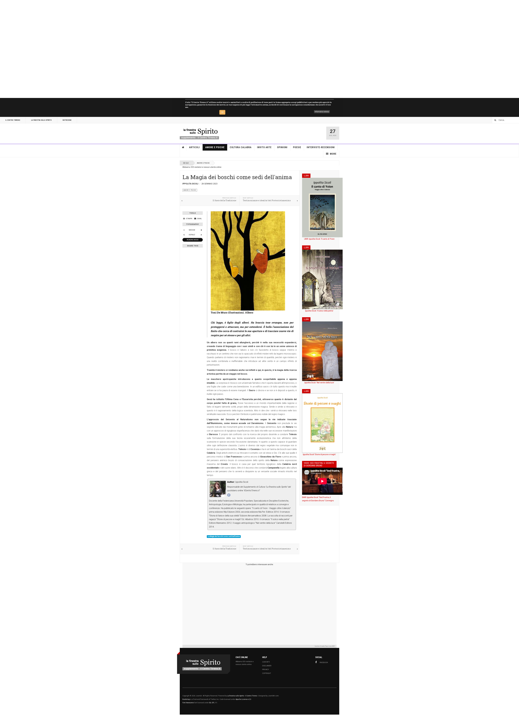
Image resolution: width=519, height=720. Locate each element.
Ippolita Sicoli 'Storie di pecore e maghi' (319, 454)
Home (183, 147)
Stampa (189, 219)
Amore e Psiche (214, 147)
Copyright (266, 673)
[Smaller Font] (183, 230)
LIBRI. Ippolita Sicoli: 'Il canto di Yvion (319, 239)
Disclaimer (266, 666)
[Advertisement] (81, 49)
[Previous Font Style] (183, 234)
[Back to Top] (2, 717)
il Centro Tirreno (12, 120)
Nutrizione (67, 120)
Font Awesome (188, 703)
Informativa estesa (322, 112)
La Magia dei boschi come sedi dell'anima (224, 536)
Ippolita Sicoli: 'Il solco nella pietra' (319, 311)
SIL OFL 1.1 (213, 703)
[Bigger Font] (201, 230)
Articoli (194, 147)
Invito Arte (264, 147)
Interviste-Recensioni (321, 147)
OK (222, 112)
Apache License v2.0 (243, 699)
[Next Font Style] (201, 234)
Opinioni (282, 147)
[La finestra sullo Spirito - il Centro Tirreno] (199, 133)
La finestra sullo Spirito (41, 120)
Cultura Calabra (241, 147)
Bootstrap (186, 699)
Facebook (324, 662)
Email (199, 219)
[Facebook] (228, 495)
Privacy (265, 669)
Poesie (297, 147)
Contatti (266, 662)
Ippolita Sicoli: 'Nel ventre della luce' (319, 383)
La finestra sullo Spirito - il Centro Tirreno (242, 696)
